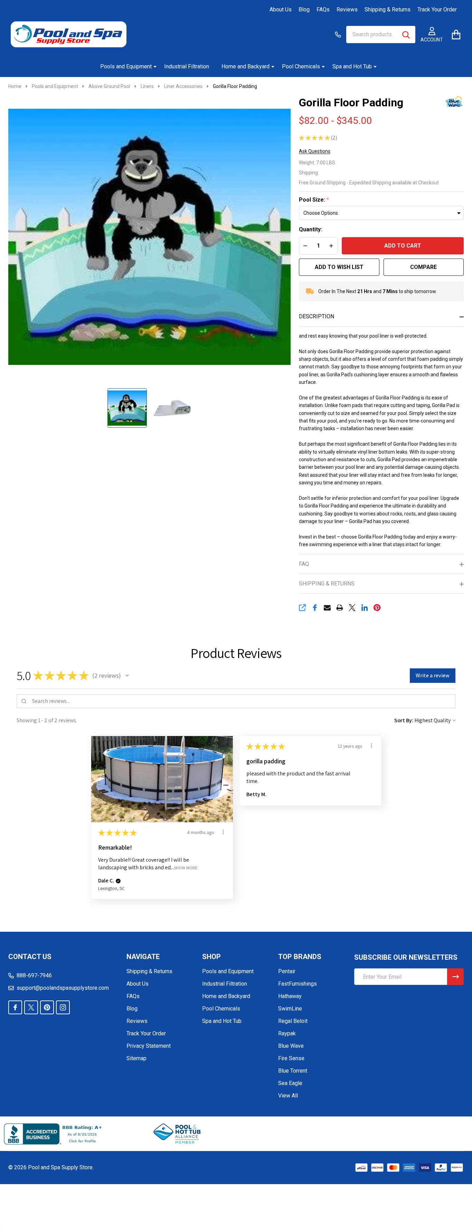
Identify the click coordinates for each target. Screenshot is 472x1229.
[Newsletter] (455, 976)
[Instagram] (63, 1007)
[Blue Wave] (448, 101)
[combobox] (380, 34)
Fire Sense (291, 1058)
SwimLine (290, 1008)
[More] (152, 66)
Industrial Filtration (186, 66)
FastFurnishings (297, 983)
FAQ (304, 564)
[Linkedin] (364, 607)
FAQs (323, 9)
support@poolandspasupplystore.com (63, 988)
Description (316, 316)
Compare (423, 267)
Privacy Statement (148, 1046)
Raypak (287, 1033)
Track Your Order (437, 9)
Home (14, 86)
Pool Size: (314, 199)
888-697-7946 (34, 975)
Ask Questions (314, 151)
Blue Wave (291, 1046)
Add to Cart (402, 245)
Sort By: (403, 720)
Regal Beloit (293, 1021)
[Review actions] (223, 832)
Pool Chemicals (301, 66)
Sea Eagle (290, 1083)
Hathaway (290, 996)
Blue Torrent (292, 1070)
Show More (186, 867)
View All (288, 1095)
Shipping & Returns (387, 9)
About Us (281, 9)
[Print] (339, 607)
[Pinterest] (377, 607)
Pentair (286, 971)
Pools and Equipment (126, 66)
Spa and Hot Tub (352, 66)
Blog (304, 9)
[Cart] (456, 34)
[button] (127, 675)
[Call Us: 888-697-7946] (338, 34)
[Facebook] (314, 607)
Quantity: (310, 229)
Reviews (347, 9)
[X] (352, 607)
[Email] (327, 607)
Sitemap (136, 1058)
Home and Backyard (245, 66)
